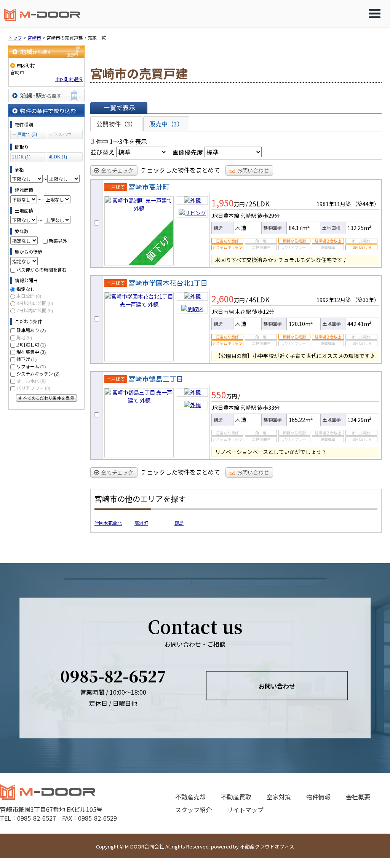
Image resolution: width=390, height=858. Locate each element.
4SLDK (259, 299)
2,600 (222, 298)
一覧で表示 (118, 107)
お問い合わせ (253, 170)
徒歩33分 (268, 407)
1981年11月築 (333, 204)
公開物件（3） (116, 123)
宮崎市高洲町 (148, 187)
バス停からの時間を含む (41, 269)
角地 (24, 337)
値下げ (26, 359)
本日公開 (28, 295)
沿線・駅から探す (46, 95)
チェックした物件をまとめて (180, 169)
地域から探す (46, 51)
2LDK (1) (21, 157)
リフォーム (31, 366)
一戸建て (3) (24, 134)
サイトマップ (245, 809)
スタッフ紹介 (193, 809)
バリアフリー (33, 388)
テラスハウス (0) (60, 135)
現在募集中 (31, 351)
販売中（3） (166, 123)
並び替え (102, 152)
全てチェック (117, 170)
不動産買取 (236, 796)
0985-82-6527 (113, 675)
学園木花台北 (108, 522)
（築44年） (365, 204)
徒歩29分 (268, 215)
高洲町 (141, 522)
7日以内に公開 (34, 310)
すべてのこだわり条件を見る (46, 398)
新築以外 (58, 240)
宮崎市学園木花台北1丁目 (168, 283)
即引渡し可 (31, 344)
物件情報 (318, 796)
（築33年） (365, 300)
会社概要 (358, 796)
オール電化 (31, 380)
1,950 (222, 202)
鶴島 (179, 522)
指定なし (25, 289)
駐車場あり (31, 330)
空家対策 (279, 796)
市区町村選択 (69, 79)
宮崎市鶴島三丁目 (155, 378)
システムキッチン (37, 373)
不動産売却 (190, 796)
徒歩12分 (263, 311)
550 (218, 394)
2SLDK (259, 203)
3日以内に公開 (34, 303)
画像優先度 (188, 152)
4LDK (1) (58, 157)
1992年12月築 (333, 300)
